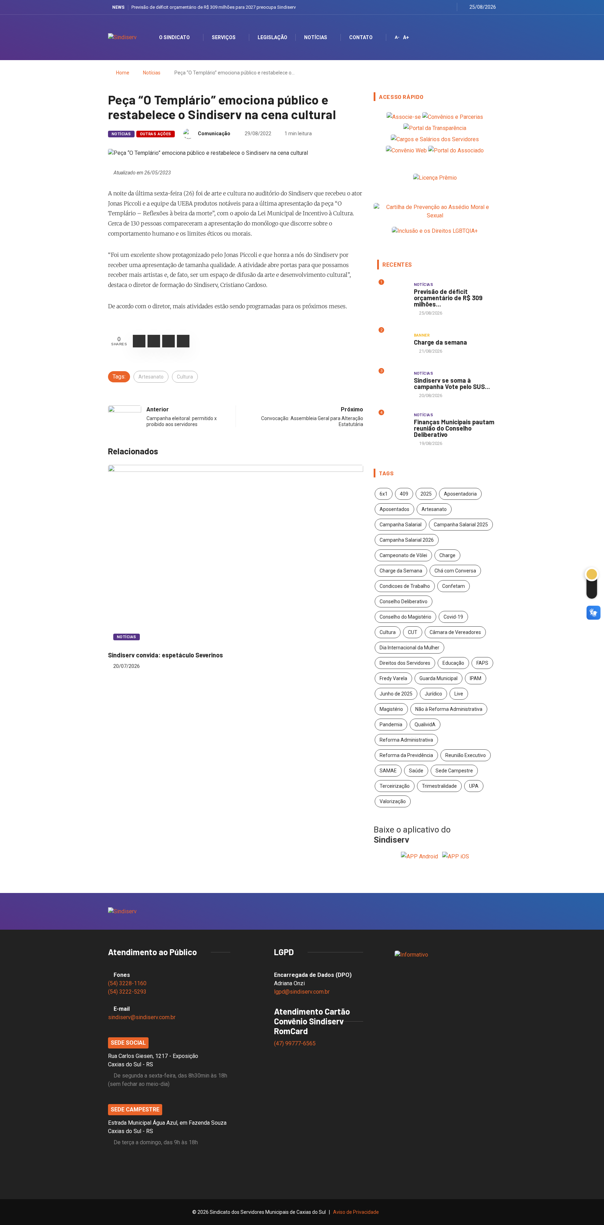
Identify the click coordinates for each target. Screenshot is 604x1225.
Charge (447, 555)
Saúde (416, 770)
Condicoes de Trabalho (405, 586)
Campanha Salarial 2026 (407, 540)
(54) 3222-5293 (127, 991)
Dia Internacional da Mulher (409, 647)
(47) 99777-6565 (295, 1043)
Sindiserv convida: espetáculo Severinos (165, 655)
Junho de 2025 (396, 694)
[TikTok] (450, 7)
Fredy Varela (393, 678)
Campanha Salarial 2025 (461, 524)
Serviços (224, 37)
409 (404, 494)
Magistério (391, 709)
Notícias (315, 37)
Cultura (185, 377)
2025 (426, 494)
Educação (453, 663)
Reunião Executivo (465, 755)
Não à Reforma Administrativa (448, 709)
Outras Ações (155, 134)
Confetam (453, 586)
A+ (406, 37)
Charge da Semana (401, 571)
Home (122, 72)
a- (397, 37)
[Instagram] (432, 7)
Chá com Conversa (455, 571)
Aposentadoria (460, 494)
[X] (423, 7)
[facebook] (415, 7)
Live (458, 694)
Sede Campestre (454, 770)
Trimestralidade (439, 786)
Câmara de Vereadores (455, 632)
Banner (422, 335)
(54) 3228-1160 (127, 983)
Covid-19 (453, 617)
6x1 (384, 494)
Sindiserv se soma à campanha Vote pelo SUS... (452, 383)
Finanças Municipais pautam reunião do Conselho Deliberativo (454, 428)
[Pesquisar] (484, 37)
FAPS (482, 663)
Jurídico (433, 694)
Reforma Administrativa (406, 740)
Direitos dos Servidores (405, 663)
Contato (361, 37)
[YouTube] (441, 7)
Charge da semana (440, 342)
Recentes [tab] (397, 264)
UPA (474, 786)
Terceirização (395, 786)
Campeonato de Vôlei (403, 555)
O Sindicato (174, 37)
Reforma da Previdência (406, 755)
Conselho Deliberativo (403, 601)
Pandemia (391, 724)
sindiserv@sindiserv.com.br (141, 1017)
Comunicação (214, 133)
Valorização (393, 801)
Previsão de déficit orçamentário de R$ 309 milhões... (448, 298)
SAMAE (388, 770)
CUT (412, 632)
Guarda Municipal (438, 678)
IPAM (475, 678)
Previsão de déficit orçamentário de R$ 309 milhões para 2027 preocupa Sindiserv (213, 7)
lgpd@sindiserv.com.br (302, 991)
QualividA (425, 724)
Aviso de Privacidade (356, 1212)
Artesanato (151, 377)
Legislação (272, 37)
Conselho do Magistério (405, 617)
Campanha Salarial (401, 524)
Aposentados (394, 509)
